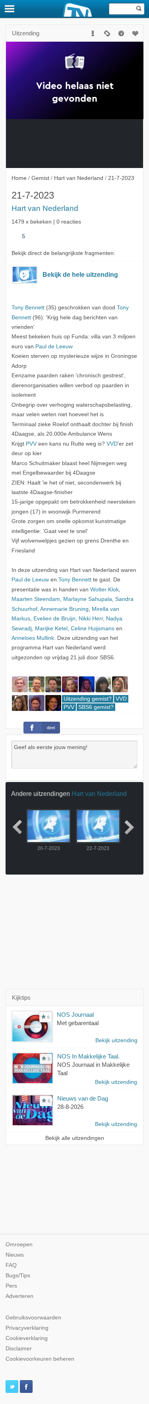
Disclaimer (19, 1349)
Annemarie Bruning (64, 609)
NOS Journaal (75, 1014)
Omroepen (19, 1245)
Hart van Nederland (45, 208)
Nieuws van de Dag (82, 1098)
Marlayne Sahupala (87, 599)
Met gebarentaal (78, 1023)
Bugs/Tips (18, 1275)
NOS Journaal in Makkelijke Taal (93, 1068)
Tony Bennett (28, 308)
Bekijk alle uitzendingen (74, 1138)
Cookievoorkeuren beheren (40, 1359)
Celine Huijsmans (92, 629)
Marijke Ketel (51, 629)
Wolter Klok (104, 590)
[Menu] (10, 9)
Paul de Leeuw (54, 347)
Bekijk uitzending (116, 1040)
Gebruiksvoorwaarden (33, 1318)
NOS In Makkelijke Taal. (88, 1056)
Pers (11, 1286)
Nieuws (15, 1255)
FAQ (11, 1265)
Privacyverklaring (27, 1328)
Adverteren (19, 1296)
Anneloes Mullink (33, 638)
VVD (112, 444)
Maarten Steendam (36, 599)
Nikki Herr (91, 619)
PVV (31, 444)
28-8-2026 (70, 1106)
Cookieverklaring (27, 1338)
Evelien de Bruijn (54, 619)
